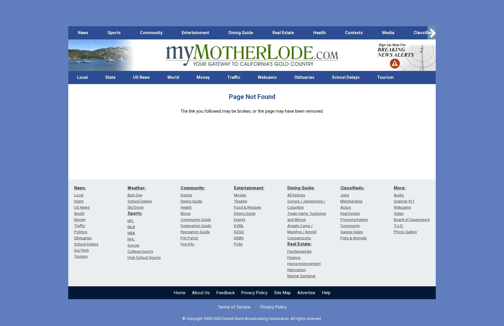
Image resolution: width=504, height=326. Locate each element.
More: (400, 188)
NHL (131, 239)
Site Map (282, 292)
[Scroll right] (432, 32)
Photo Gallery (405, 232)
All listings (296, 195)
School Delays (346, 77)
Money (203, 77)
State (110, 77)
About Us (201, 292)
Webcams (267, 77)
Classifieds (424, 32)
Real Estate (283, 32)
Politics (80, 232)
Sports (114, 32)
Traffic (233, 77)
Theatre (240, 201)
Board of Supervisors (412, 219)
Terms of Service (234, 307)
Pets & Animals (353, 238)
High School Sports (144, 257)
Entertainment (195, 32)
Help (326, 292)
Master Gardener (301, 276)
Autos (345, 207)
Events (186, 195)
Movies (240, 195)
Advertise (306, 292)
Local (82, 77)
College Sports (140, 251)
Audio (399, 195)
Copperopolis (299, 238)
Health (319, 32)
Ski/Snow (135, 207)
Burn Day (134, 195)
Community (151, 32)
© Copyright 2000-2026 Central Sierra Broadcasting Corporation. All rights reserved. (252, 318)
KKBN (239, 238)
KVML (239, 226)
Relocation (296, 270)
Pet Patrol (189, 238)
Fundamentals (299, 251)
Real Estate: (299, 244)
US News (141, 77)
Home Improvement (304, 264)
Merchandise (351, 201)
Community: (193, 188)
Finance (293, 257)
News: (80, 188)
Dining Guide (240, 32)
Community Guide (196, 219)
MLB (131, 227)
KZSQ (239, 232)
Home (180, 292)
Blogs (185, 213)
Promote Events (354, 219)
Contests (354, 32)
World (173, 77)
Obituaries (304, 77)
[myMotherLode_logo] (252, 55)
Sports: (134, 213)
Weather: (136, 188)
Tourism (385, 77)
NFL (130, 221)
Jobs (344, 195)
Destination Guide (196, 226)
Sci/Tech (81, 250)
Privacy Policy (254, 292)
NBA (131, 233)
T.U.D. (398, 226)
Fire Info (187, 244)
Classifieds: (352, 188)
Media (388, 32)
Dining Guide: (301, 188)
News (83, 32)
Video (399, 213)
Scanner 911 (404, 201)
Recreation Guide (195, 232)
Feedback (225, 292)
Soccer (133, 245)
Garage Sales (351, 232)
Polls (238, 244)
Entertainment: (249, 188)
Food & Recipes (247, 207)
